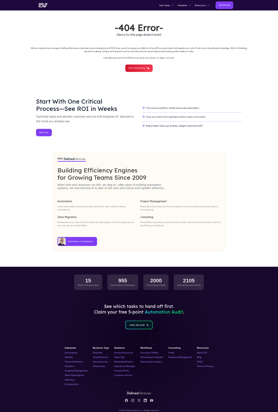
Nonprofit (97, 352)
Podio (171, 352)
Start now (43, 132)
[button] (166, 5)
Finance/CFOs (121, 370)
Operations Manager (124, 366)
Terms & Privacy (205, 366)
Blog (199, 357)
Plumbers (69, 366)
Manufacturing (100, 361)
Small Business (100, 357)
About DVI (202, 352)
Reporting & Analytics (151, 361)
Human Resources (123, 352)
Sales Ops (119, 357)
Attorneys (69, 379)
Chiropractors (72, 384)
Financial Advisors (74, 361)
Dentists (69, 357)
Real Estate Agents (74, 375)
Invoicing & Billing (149, 352)
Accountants (71, 352)
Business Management (180, 357)
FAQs (200, 361)
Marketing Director (123, 361)
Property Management (76, 370)
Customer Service (123, 375)
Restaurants (99, 366)
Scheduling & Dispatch (151, 357)
